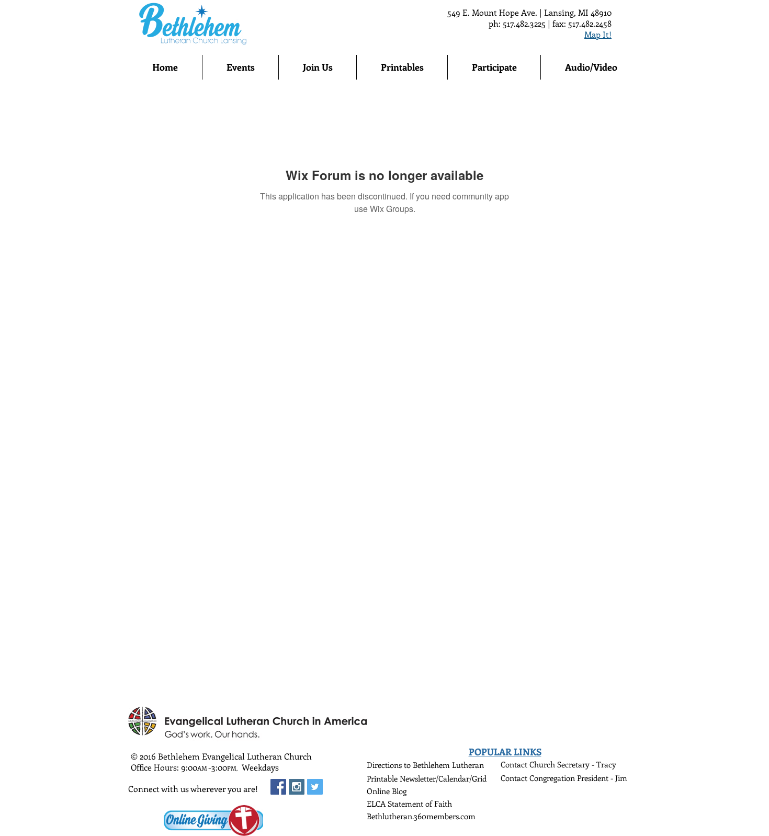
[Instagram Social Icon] (296, 787)
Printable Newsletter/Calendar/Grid (427, 778)
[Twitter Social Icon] (315, 787)
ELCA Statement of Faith (409, 803)
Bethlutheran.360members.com (421, 816)
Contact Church (529, 764)
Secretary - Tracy (586, 764)
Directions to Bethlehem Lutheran (425, 765)
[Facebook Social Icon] (278, 787)
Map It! (598, 34)
